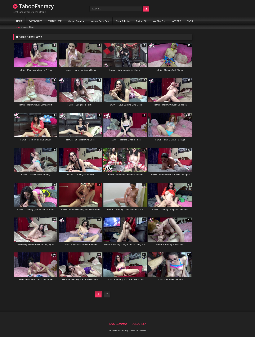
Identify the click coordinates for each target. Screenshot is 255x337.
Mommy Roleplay (76, 21)
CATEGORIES (35, 21)
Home (17, 27)
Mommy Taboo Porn (99, 21)
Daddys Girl (141, 21)
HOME (19, 21)
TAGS (190, 21)
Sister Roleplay (123, 21)
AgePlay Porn (159, 21)
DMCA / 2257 (139, 324)
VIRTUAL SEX (55, 21)
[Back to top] (246, 328)
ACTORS (176, 21)
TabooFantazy (36, 6)
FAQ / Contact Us (118, 324)
